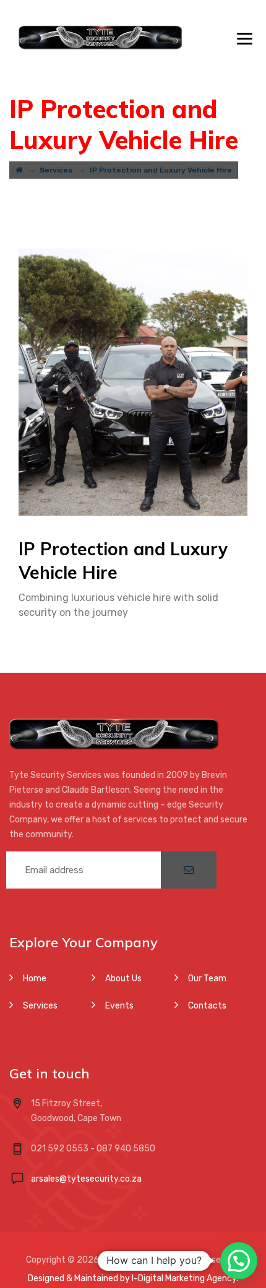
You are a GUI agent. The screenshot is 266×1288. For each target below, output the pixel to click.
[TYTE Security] (100, 37)
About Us (123, 978)
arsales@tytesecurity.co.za (86, 1179)
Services (40, 1005)
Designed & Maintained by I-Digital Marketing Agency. (133, 1278)
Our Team (207, 978)
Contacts (207, 1005)
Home (34, 978)
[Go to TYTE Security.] (18, 170)
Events (119, 1005)
